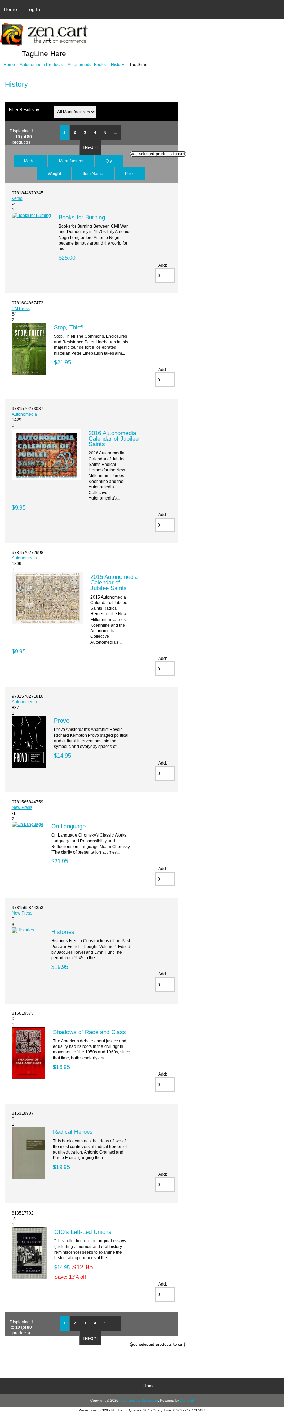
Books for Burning (82, 217)
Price (130, 173)
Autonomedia (24, 414)
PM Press (21, 308)
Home (10, 9)
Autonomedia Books (87, 64)
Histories (62, 931)
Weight (54, 173)
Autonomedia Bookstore (138, 1400)
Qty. (109, 161)
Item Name (93, 173)
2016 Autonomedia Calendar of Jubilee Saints (114, 439)
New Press (22, 807)
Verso (17, 198)
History (117, 64)
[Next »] (90, 147)
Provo (61, 720)
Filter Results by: (24, 109)
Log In (33, 9)
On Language (68, 826)
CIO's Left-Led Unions (83, 1231)
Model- (30, 161)
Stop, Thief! (69, 327)
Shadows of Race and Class (89, 1031)
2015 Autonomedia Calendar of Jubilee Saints (114, 582)
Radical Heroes (73, 1131)
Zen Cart (187, 1400)
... (115, 132)
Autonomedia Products (41, 64)
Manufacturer (71, 161)
